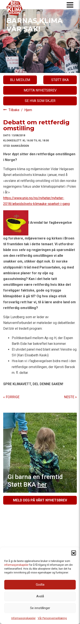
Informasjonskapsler (23, 618)
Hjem (28, 110)
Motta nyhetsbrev (40, 90)
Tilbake (14, 110)
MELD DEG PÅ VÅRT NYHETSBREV (40, 500)
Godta (40, 584)
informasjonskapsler (16, 564)
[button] (73, 553)
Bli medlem (20, 80)
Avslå (40, 596)
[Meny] (70, 4)
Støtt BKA (60, 80)
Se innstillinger (40, 608)
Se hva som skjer (40, 101)
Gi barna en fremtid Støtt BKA (35, 480)
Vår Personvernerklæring (52, 618)
